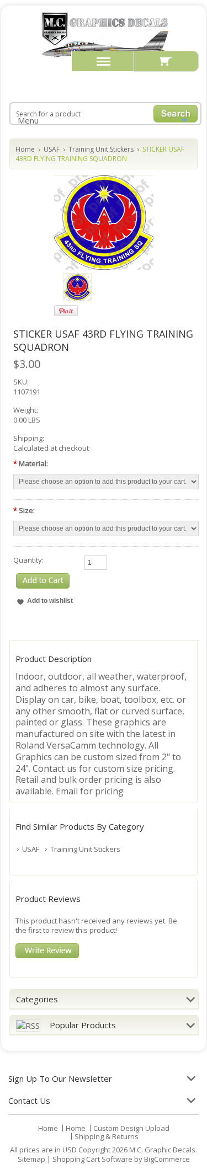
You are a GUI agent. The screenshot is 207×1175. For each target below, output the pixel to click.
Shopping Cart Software (92, 1159)
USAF (52, 149)
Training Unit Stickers (101, 149)
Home (25, 149)
